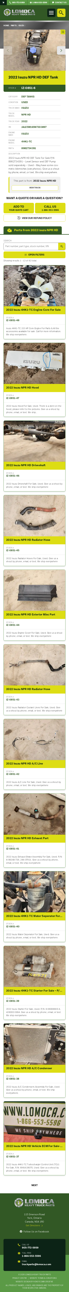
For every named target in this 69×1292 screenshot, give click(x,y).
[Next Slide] (61, 50)
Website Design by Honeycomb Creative (34, 1282)
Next (34, 1185)
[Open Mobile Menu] (51, 13)
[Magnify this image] (34, 50)
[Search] (61, 13)
